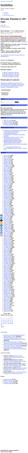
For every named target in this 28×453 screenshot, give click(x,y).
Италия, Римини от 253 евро (11, 76)
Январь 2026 (7, 160)
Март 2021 (6, 239)
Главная (6, 12)
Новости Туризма (8, 123)
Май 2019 (6, 269)
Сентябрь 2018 (7, 279)
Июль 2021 (6, 233)
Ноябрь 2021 (7, 228)
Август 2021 (7, 232)
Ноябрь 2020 (7, 244)
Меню (2, 10)
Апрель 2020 (7, 254)
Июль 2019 (6, 266)
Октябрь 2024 (7, 181)
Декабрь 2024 (7, 178)
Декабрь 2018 (7, 275)
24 (1, 323)
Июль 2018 (6, 282)
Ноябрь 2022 (7, 212)
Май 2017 (6, 301)
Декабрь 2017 (7, 292)
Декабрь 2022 (7, 211)
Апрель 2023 (7, 205)
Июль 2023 (6, 201)
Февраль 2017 (7, 305)
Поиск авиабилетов (9, 15)
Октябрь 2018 (7, 278)
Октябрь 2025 (7, 165)
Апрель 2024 (7, 189)
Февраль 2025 (7, 175)
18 (3, 321)
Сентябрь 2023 (7, 198)
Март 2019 (6, 271)
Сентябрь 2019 (7, 263)
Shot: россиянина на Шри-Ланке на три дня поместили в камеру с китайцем (15, 345)
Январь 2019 (7, 274)
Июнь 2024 (6, 186)
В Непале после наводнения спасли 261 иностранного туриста (14, 335)
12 (5, 320)
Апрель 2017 (7, 302)
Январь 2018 (7, 290)
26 (5, 323)
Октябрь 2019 (7, 262)
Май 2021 (6, 236)
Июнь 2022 (6, 219)
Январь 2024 (7, 193)
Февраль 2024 (7, 192)
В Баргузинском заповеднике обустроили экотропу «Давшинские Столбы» (12, 86)
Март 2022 (6, 223)
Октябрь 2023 (7, 197)
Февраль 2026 (7, 159)
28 (8, 323)
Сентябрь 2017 (7, 296)
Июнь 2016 (6, 308)
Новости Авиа (7, 120)
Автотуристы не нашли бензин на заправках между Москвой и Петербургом (15, 348)
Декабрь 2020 (7, 243)
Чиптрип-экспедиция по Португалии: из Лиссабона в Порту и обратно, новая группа (12, 83)
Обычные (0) (5, 94)
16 (12, 320)
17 (1, 321)
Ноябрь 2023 (7, 196)
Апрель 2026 (7, 158)
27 (6, 323)
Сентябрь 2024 (7, 182)
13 (6, 320)
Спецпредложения (9, 124)
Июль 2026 (6, 156)
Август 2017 (7, 297)
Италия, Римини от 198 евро (11, 72)
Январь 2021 (7, 242)
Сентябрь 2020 (7, 247)
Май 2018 (6, 285)
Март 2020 (6, 255)
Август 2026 (7, 155)
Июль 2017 (6, 298)
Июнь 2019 (6, 267)
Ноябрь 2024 (7, 179)
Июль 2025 (6, 169)
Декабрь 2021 (7, 227)
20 (6, 321)
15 (10, 320)
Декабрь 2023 (7, 194)
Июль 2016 (6, 307)
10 (1, 320)
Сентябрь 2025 (7, 166)
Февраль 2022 (7, 224)
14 (8, 320)
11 (3, 320)
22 (10, 321)
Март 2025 (6, 174)
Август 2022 (7, 216)
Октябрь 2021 (7, 229)
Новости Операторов (9, 122)
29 (10, 323)
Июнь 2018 (6, 284)
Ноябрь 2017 (7, 293)
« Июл (2, 326)
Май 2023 (6, 204)
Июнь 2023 (6, 202)
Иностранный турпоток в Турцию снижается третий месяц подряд (13, 342)
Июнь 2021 (6, 235)
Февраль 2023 (7, 208)
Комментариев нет (5, 26)
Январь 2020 (7, 258)
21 (8, 321)
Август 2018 (7, 281)
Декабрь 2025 (7, 162)
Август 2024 (7, 183)
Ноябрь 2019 (7, 261)
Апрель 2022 (7, 221)
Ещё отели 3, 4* (15, 45)
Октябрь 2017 (7, 294)
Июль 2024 (6, 185)
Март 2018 (6, 288)
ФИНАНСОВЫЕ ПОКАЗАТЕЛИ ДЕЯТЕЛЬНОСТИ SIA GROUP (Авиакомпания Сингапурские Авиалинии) (15, 143)
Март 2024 (6, 190)
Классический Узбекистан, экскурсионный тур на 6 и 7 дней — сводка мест (15, 148)
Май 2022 (6, 220)
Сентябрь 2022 (7, 215)
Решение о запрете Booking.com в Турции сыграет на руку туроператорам (14, 357)
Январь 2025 (7, 177)
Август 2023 (7, 200)
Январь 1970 (7, 311)
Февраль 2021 (7, 240)
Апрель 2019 (7, 270)
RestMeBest (7, 5)
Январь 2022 (7, 225)
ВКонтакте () (5, 93)
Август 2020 (7, 248)
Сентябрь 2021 (7, 231)
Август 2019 (7, 265)
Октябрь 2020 (7, 246)
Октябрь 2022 (7, 213)
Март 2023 (6, 206)
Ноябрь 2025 (7, 163)
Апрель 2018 (7, 286)
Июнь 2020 (6, 251)
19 (5, 321)
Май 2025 (6, 171)
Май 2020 (6, 252)
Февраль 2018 (7, 289)
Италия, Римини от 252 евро (11, 74)
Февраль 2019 (7, 273)
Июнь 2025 (6, 170)
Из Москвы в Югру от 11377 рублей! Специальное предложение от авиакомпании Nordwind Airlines (13, 139)
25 (3, 323)
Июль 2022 (6, 217)
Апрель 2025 (7, 173)
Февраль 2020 (7, 256)
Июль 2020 (6, 250)
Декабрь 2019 (7, 259)
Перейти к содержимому (7, 1)
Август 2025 (7, 167)
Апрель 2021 (7, 238)
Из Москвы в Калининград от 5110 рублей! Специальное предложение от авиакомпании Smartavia (15, 132)
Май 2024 (6, 188)
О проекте (6, 13)
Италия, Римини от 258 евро (11, 75)
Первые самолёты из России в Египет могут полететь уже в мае (15, 372)
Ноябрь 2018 (7, 277)
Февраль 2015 (7, 309)
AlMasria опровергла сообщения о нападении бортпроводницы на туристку (15, 338)
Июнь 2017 (6, 300)
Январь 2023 (7, 209)
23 (12, 321)
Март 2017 (6, 304)
